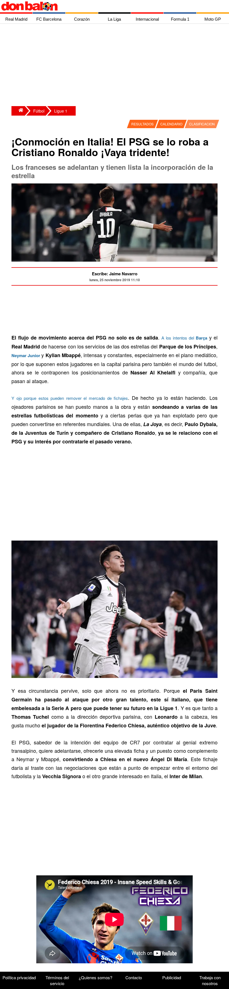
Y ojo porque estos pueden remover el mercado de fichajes (69, 398)
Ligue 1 (60, 111)
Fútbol (38, 111)
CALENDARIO (171, 123)
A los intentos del (184, 338)
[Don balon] (108, 6)
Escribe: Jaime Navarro (114, 274)
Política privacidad (19, 977)
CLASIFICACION (202, 123)
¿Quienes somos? (95, 977)
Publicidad (171, 977)
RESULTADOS (142, 123)
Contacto (133, 977)
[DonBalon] (18, 111)
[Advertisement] (116, 66)
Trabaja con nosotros (210, 980)
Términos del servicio (57, 980)
